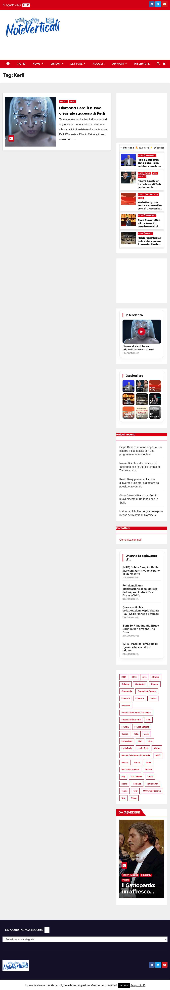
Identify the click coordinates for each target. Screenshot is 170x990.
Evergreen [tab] (142, 147)
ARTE (140, 173)
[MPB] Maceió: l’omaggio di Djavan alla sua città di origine (140, 647)
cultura (153, 698)
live (150, 741)
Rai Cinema (136, 777)
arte (144, 677)
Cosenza (139, 698)
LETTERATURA (152, 194)
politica (148, 769)
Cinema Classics (130, 875)
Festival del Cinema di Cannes (136, 712)
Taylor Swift (152, 784)
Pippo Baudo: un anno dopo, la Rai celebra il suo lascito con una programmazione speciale (149, 163)
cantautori (140, 684)
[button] (158, 63)
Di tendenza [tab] (157, 147)
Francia (125, 727)
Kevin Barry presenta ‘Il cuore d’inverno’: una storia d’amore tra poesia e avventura (150, 205)
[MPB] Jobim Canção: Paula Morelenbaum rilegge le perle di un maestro (141, 570)
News (37, 63)
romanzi (137, 784)
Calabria (125, 684)
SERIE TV (142, 177)
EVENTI (148, 173)
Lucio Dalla (127, 748)
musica (125, 762)
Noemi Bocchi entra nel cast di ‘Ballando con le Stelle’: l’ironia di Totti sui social (149, 184)
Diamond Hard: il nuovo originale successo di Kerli (138, 348)
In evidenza (146, 875)
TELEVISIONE (150, 155)
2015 (134, 677)
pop (123, 777)
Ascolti (99, 63)
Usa (123, 798)
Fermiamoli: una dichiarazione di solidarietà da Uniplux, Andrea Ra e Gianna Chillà (140, 590)
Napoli (137, 762)
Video (72, 101)
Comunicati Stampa (147, 691)
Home (21, 63)
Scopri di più (137, 985)
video (133, 798)
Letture (76, 63)
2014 (124, 677)
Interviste (142, 63)
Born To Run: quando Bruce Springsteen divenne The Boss (141, 629)
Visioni (56, 63)
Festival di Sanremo (131, 720)
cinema (154, 684)
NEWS (140, 155)
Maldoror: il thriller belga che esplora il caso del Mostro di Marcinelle (149, 241)
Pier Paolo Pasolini (130, 769)
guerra (125, 734)
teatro (125, 791)
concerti (126, 698)
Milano (157, 748)
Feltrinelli (126, 705)
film (148, 720)
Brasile (155, 677)
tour (135, 791)
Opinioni (118, 63)
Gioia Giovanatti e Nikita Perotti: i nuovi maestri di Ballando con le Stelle (149, 223)
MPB (158, 755)
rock (150, 777)
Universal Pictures (152, 791)
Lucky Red (143, 748)
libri (140, 741)
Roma (124, 784)
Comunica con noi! (130, 539)
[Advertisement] (60, 46)
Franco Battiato (141, 727)
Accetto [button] (124, 985)
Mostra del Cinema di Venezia (136, 755)
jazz (146, 734)
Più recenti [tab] (127, 147)
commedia (127, 691)
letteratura (127, 741)
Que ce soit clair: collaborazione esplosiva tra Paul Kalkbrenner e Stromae (141, 610)
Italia (136, 734)
